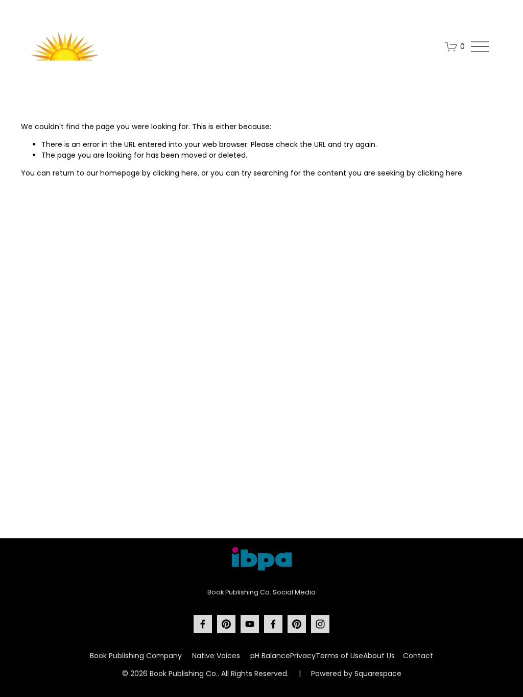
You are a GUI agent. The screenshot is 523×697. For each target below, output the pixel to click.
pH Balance (270, 656)
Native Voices (216, 656)
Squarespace (377, 673)
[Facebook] (203, 624)
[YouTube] (250, 624)
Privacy (303, 656)
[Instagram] (320, 624)
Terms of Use (339, 656)
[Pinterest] (226, 624)
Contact (418, 656)
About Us (379, 656)
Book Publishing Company (136, 656)
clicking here (175, 173)
